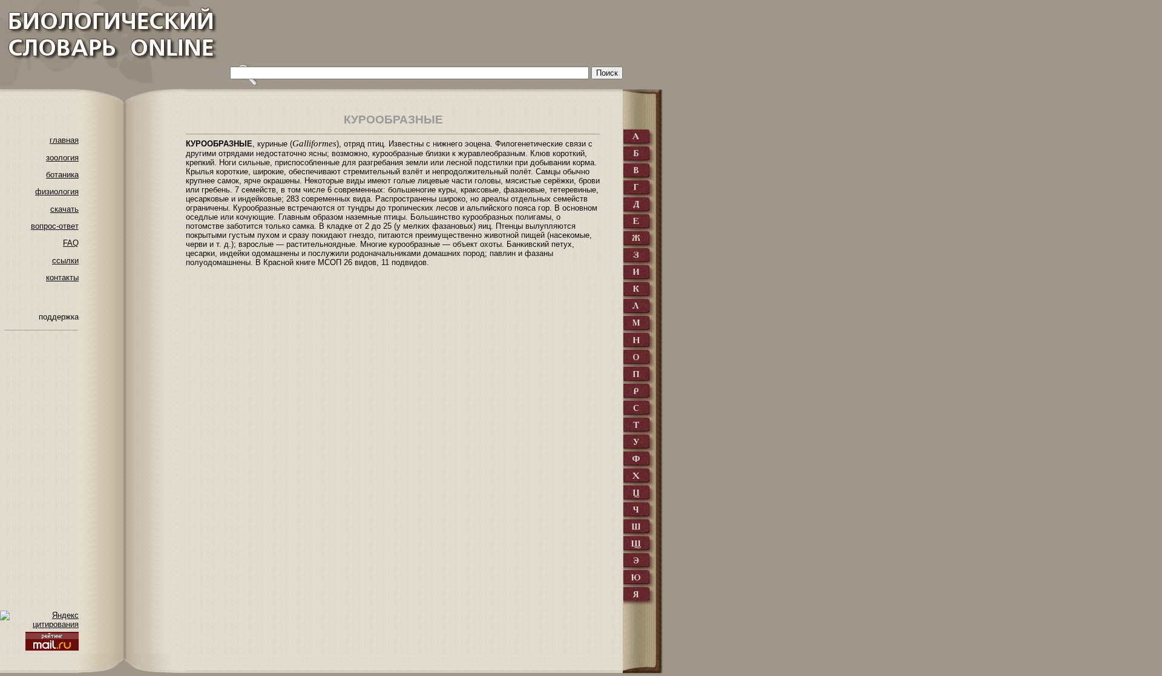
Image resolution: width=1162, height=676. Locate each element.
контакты (62, 277)
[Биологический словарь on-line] (109, 42)
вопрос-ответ (55, 226)
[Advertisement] (445, 33)
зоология (62, 157)
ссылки (65, 260)
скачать (64, 209)
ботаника (62, 174)
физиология (57, 191)
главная (64, 140)
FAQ (71, 243)
